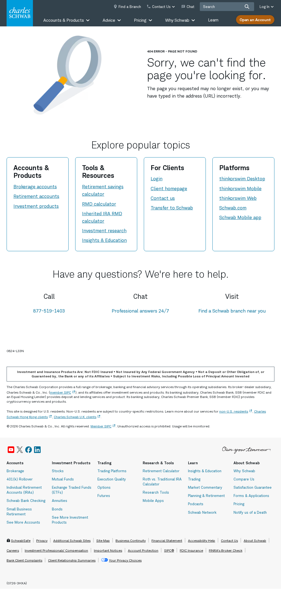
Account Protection (143, 550)
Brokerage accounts (35, 186)
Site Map (103, 540)
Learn (213, 20)
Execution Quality (111, 479)
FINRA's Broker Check (225, 550)
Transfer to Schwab (172, 208)
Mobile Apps (153, 500)
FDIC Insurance (191, 550)
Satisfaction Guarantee (253, 487)
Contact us (163, 198)
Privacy (41, 540)
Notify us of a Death (250, 512)
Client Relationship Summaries (71, 560)
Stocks (58, 471)
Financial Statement (166, 540)
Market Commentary (205, 487)
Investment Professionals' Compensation (56, 550)
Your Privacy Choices (125, 560)
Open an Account (255, 19)
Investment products (36, 206)
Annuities (59, 500)
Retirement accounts (36, 196)
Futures (103, 495)
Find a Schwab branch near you (232, 311)
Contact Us (229, 540)
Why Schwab (244, 471)
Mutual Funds (63, 479)
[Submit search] (247, 6)
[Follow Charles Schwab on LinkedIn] (37, 449)
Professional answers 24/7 (140, 311)
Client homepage (169, 188)
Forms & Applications (251, 495)
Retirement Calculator (161, 471)
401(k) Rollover (20, 479)
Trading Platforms (112, 471)
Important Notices (108, 550)
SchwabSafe (20, 540)
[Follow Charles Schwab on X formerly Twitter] (19, 449)
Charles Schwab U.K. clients (75, 417)
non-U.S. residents (233, 411)
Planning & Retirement (206, 495)
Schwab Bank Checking (26, 500)
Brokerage (15, 471)
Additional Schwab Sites (72, 540)
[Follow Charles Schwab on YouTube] (11, 449)
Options (104, 487)
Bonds (57, 509)
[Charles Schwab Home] (20, 13)
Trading (194, 479)
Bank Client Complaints (24, 560)
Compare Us (244, 479)
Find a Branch (130, 6)
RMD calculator (99, 204)
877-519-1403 (49, 311)
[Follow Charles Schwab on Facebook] (28, 449)
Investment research (104, 230)
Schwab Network (202, 512)
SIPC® (169, 550)
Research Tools (156, 492)
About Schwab (255, 540)
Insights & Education (104, 240)
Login (156, 178)
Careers (13, 550)
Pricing (239, 504)
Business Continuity (131, 540)
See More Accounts (23, 522)
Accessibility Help (201, 540)
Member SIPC (101, 426)
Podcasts (195, 504)
